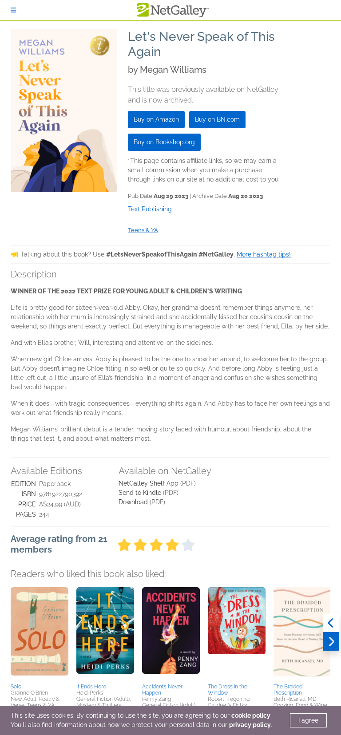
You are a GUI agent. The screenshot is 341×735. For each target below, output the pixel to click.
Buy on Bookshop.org (164, 142)
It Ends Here (91, 687)
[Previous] (331, 623)
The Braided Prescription (288, 690)
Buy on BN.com (217, 119)
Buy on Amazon (156, 119)
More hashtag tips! (264, 254)
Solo (16, 687)
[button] (39, 633)
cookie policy (250, 715)
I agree (308, 720)
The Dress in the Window (227, 690)
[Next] (331, 641)
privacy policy (250, 724)
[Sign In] (13, 10)
